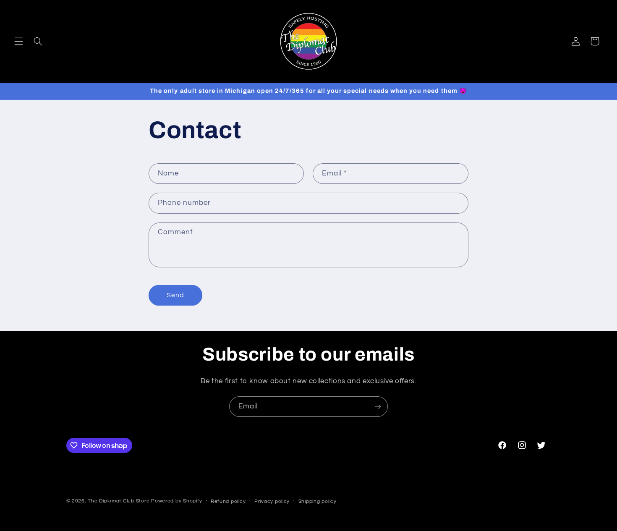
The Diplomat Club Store (118, 501)
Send (175, 295)
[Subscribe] (377, 406)
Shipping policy (317, 501)
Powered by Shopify (176, 501)
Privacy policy (272, 501)
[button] (18, 41)
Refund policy (228, 501)
